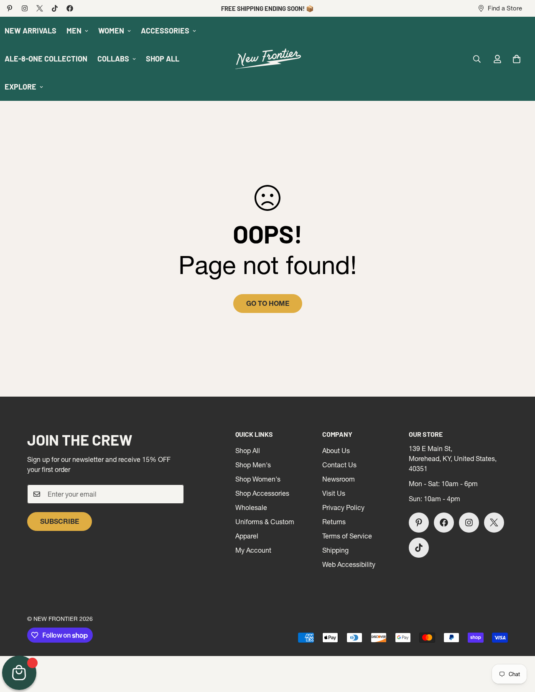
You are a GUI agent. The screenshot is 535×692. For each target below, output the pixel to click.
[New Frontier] (267, 58)
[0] (516, 59)
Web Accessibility (348, 564)
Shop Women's (257, 479)
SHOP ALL (162, 58)
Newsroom (338, 479)
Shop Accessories (262, 493)
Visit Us (333, 493)
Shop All (247, 450)
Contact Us (339, 465)
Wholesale (251, 507)
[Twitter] (39, 8)
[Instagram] (24, 8)
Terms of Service (347, 536)
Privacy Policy (343, 507)
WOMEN (111, 30)
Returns (334, 522)
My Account (253, 550)
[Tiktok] (54, 8)
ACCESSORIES (165, 30)
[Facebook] (69, 8)
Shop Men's (253, 465)
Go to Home (267, 303)
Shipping (335, 550)
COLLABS (113, 58)
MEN (74, 30)
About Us (336, 450)
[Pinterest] (9, 8)
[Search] (477, 59)
